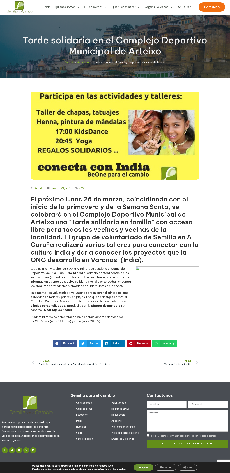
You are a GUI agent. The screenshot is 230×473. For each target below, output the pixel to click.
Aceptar (143, 467)
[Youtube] (19, 450)
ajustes (121, 469)
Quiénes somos (65, 7)
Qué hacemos (93, 7)
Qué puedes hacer (123, 7)
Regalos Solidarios (156, 7)
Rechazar (165, 467)
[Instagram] (26, 450)
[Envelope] (33, 450)
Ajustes (187, 467)
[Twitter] (12, 450)
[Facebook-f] (5, 450)
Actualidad (184, 7)
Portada (70, 62)
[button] (65, 343)
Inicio (46, 7)
